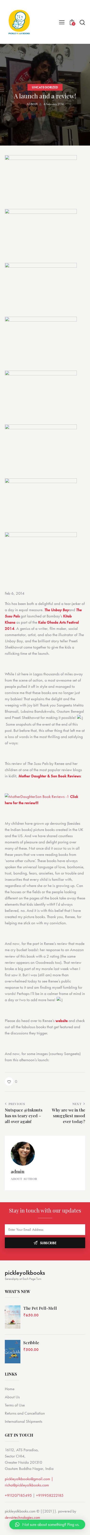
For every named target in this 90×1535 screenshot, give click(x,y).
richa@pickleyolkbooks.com (27, 1485)
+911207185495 (18, 1495)
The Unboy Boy (56, 609)
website (61, 1020)
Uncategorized (45, 87)
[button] (11, 1081)
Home (9, 1388)
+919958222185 (50, 1495)
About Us (12, 1397)
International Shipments (23, 1421)
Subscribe (48, 1243)
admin (17, 1171)
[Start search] (82, 22)
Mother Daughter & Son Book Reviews (49, 776)
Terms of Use (15, 1405)
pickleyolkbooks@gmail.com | (29, 1478)
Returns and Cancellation (25, 1413)
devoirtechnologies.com (22, 1517)
